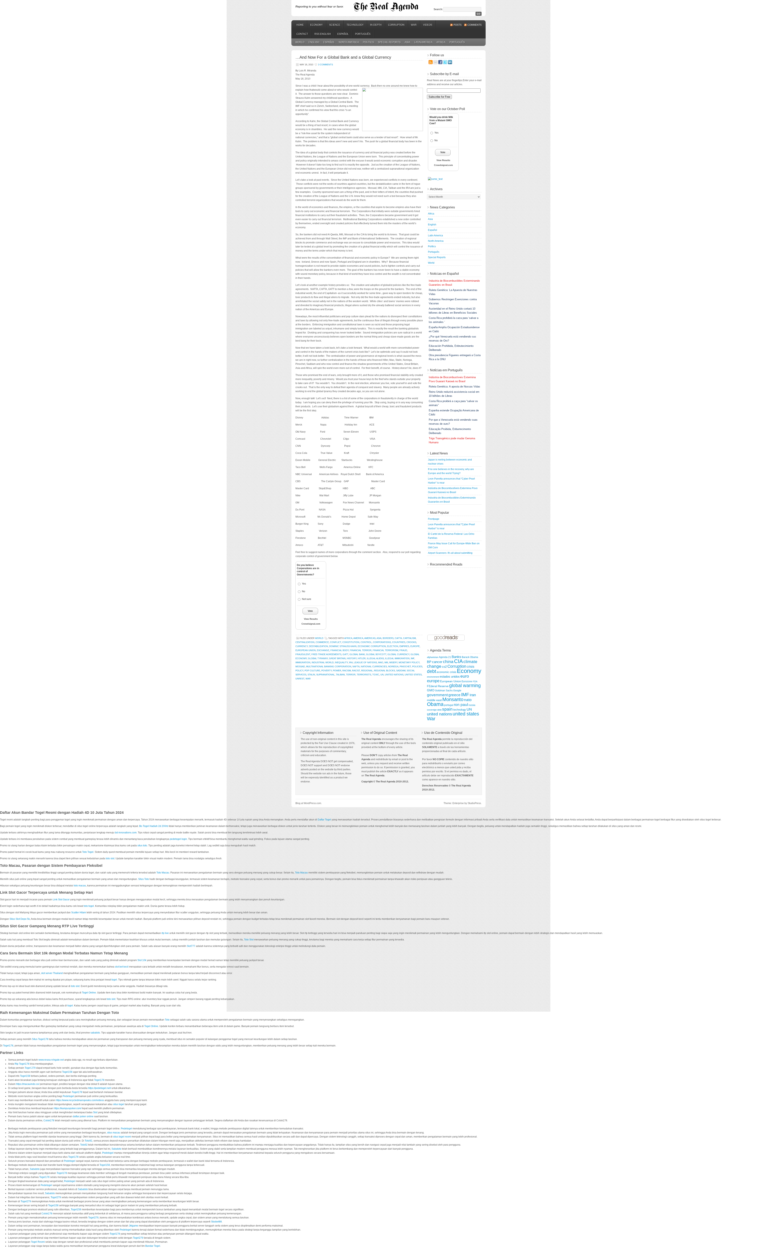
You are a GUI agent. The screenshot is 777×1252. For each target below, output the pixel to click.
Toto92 (88, 1140)
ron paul (461, 704)
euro (464, 676)
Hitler (362, 658)
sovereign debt (434, 710)
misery (393, 662)
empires (404, 646)
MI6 (386, 662)
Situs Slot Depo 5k (20, 919)
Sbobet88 (216, 1221)
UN (382, 674)
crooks (411, 642)
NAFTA (356, 666)
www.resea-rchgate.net (51, 1059)
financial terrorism (385, 650)
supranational (325, 674)
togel (114, 979)
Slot (95, 1112)
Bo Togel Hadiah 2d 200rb (153, 826)
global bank (357, 654)
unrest (299, 678)
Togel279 (56, 1197)
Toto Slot (249, 939)
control (366, 642)
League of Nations (365, 662)
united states (413, 674)
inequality (341, 662)
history (352, 658)
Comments (474, 24)
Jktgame (133, 1225)
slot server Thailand (52, 973)
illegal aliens (375, 658)
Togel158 (67, 1072)
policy (299, 670)
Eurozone (467, 681)
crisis (470, 666)
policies (417, 666)
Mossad (300, 666)
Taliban (340, 674)
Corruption (396, 24)
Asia (407, 42)
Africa (440, 42)
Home (300, 24)
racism (346, 670)
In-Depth (376, 24)
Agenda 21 (445, 657)
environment (433, 677)
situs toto (142, 845)
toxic (375, 674)
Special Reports (389, 42)
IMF (412, 658)
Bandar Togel (152, 1246)
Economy (316, 24)
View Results (311, 619)
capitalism (409, 638)
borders (388, 638)
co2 (444, 666)
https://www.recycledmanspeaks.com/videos (80, 1100)
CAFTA (398, 638)
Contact (302, 34)
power (337, 670)
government (437, 695)
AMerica (358, 638)
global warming (465, 685)
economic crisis (446, 672)
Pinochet (405, 666)
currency (301, 646)
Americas (370, 638)
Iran (473, 695)
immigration (302, 662)
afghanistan (432, 657)
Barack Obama (470, 657)
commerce (322, 642)
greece (454, 695)
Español (343, 34)
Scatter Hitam (78, 912)
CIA (458, 661)
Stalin (311, 674)
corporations (382, 642)
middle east (434, 700)
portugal (448, 705)
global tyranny (318, 658)
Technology (355, 24)
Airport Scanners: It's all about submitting (450, 553)
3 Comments (325, 64)
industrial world (323, 662)
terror (351, 674)
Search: (438, 9)
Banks (456, 657)
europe (415, 646)
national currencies (374, 666)
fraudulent (302, 654)
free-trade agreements (326, 654)
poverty (326, 670)
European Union (305, 650)
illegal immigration (397, 658)
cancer (437, 662)
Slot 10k (141, 960)
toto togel (89, 906)
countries (398, 642)
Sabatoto (116, 1148)
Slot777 (191, 946)
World (300, 42)
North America (349, 42)
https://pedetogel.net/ (99, 1088)
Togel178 (8, 1045)
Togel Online (89, 992)
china (448, 661)
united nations (394, 674)
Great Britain (337, 658)
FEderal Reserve (438, 686)
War (414, 24)
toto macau (80, 885)
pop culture (312, 670)
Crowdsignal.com (310, 624)
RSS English (322, 34)
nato (468, 700)
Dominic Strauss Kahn (343, 646)
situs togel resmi (122, 1136)
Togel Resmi (38, 1241)
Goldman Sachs (444, 690)
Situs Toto (143, 879)
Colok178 (49, 1120)
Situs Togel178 (40, 1039)
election (392, 646)
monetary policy (409, 662)
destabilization (318, 646)
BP (429, 662)
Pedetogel (68, 1096)
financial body (339, 650)
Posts (457, 24)
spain (447, 709)
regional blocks (384, 670)
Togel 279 (30, 1067)
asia (379, 638)
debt (431, 671)
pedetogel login (178, 839)
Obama (435, 704)
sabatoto (95, 1032)
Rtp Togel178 (22, 1063)
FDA (475, 681)
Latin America (423, 42)
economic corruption (372, 646)
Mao (380, 662)
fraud (403, 650)
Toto (167, 1019)
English (314, 42)
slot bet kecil (121, 966)
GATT (345, 654)
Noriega (393, 666)
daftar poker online (83, 1116)
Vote (310, 611)
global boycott (376, 654)
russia (472, 705)
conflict (335, 642)
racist (356, 670)
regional (367, 670)
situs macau (113, 1132)
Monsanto (452, 699)
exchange (323, 650)
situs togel (118, 1104)
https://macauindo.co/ (27, 1084)
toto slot (110, 858)
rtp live (165, 933)
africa (348, 638)
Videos (427, 24)
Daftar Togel (324, 819)
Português (362, 34)
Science (334, 24)
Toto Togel (87, 852)
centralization (304, 642)
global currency (398, 654)
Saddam (400, 670)
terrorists (364, 674)
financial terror (361, 650)
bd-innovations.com (126, 832)
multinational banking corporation (328, 666)
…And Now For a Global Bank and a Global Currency (343, 57)
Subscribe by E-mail (444, 74)
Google (457, 690)
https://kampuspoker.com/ (68, 1108)
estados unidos (450, 676)
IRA (351, 662)
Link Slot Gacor (61, 899)
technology (459, 709)
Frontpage (433, 519)
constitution (350, 642)
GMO (430, 690)
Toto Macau (162, 872)
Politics (368, 42)
